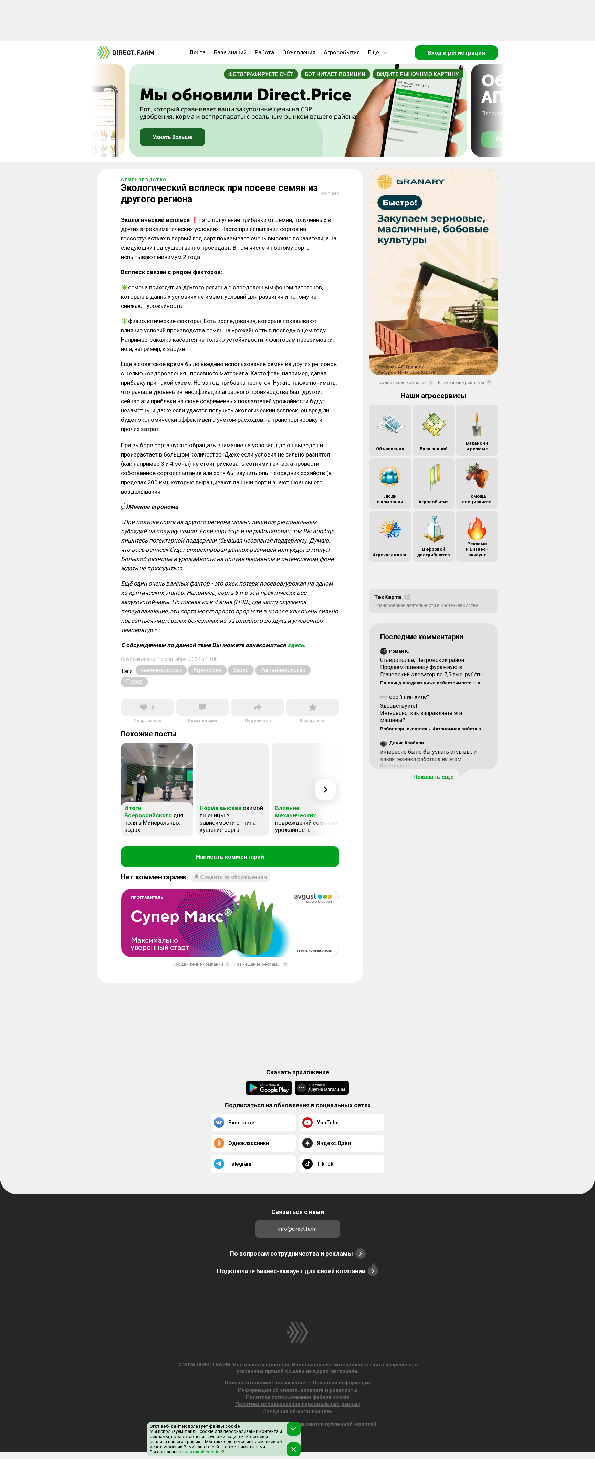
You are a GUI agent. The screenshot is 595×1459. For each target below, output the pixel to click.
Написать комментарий (230, 856)
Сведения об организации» (297, 1411)
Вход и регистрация (456, 52)
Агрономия (207, 670)
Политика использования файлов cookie (297, 1397)
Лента (197, 52)
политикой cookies (201, 1452)
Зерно (241, 670)
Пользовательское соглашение (265, 1383)
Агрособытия (342, 52)
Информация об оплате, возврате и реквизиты (297, 1390)
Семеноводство (144, 180)
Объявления (298, 52)
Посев (134, 681)
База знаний (230, 52)
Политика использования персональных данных (297, 1404)
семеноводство (161, 670)
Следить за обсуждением (233, 877)
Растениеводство (282, 670)
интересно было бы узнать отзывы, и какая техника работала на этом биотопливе (428, 759)
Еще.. (375, 52)
